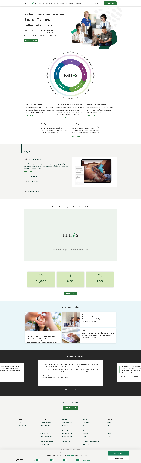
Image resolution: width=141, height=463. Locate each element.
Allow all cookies (118, 453)
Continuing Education (67, 439)
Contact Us (21, 428)
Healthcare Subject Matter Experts (91, 441)
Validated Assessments (45, 425)
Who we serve (70, 294)
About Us (109, 422)
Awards (108, 436)
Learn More (28, 171)
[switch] (52, 460)
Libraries (64, 419)
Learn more (29, 115)
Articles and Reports (88, 428)
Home (20, 422)
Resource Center (87, 425)
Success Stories (87, 433)
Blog (84, 430)
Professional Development (68, 436)
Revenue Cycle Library (67, 425)
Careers (108, 425)
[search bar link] (95, 3)
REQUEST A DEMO (110, 3)
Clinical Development (67, 433)
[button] (46, 159)
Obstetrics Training (44, 433)
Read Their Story (48, 381)
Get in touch (70, 408)
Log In (99, 3)
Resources (86, 419)
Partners (109, 433)
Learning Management (45, 422)
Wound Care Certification (68, 428)
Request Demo (22, 425)
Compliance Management (46, 441)
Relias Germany (110, 439)
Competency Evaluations (46, 428)
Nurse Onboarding (44, 430)
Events (84, 436)
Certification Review (66, 441)
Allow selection (119, 458)
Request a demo (31, 40)
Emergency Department (46, 436)
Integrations (86, 444)
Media (108, 428)
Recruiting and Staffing (45, 439)
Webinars (85, 439)
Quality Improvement (45, 444)
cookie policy (70, 455)
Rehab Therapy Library (67, 422)
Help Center (86, 422)
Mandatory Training (66, 430)
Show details (86, 460)
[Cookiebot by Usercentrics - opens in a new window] (19, 460)
